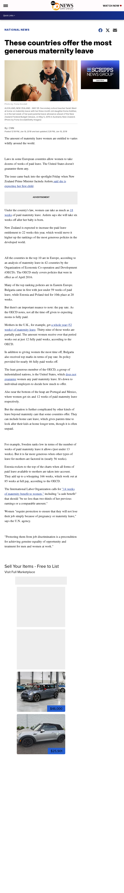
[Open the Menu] (5, 5)
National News (17, 29)
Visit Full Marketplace (20, 572)
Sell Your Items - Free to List (32, 566)
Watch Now (111, 5)
